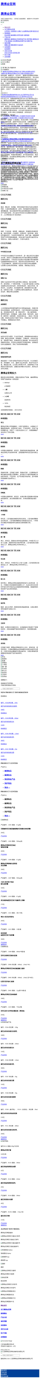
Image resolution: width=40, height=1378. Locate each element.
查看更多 (4, 944)
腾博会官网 (8, 4)
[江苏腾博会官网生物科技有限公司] (20, 22)
